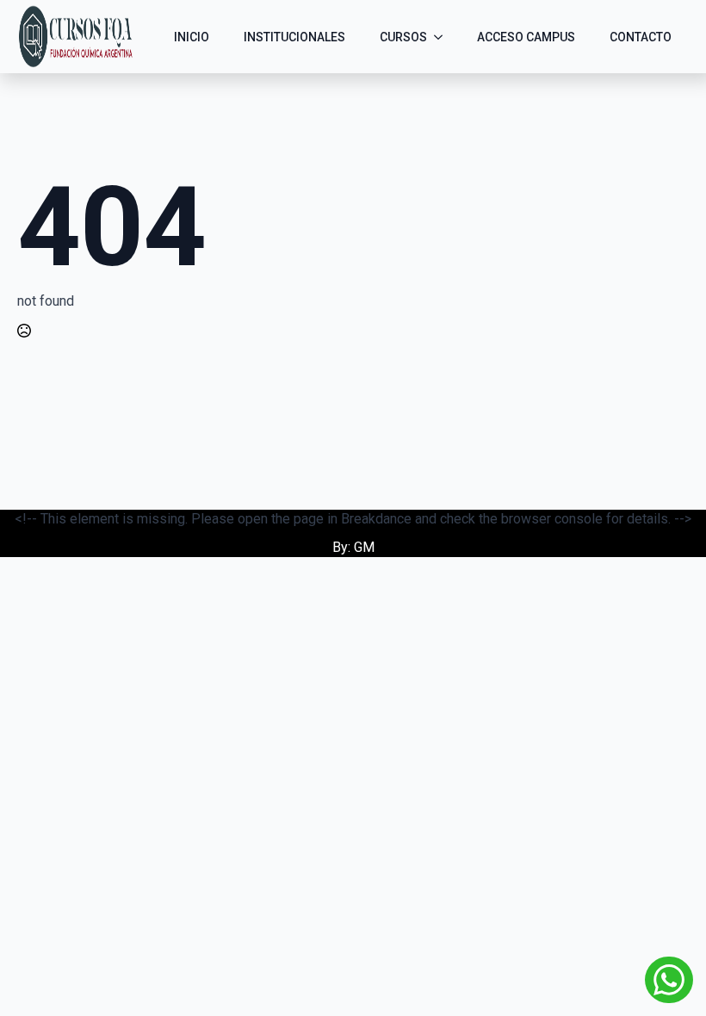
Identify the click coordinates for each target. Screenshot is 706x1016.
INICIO (191, 37)
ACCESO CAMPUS (526, 37)
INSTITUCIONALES (294, 37)
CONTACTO (641, 37)
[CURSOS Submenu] (443, 37)
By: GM (353, 547)
